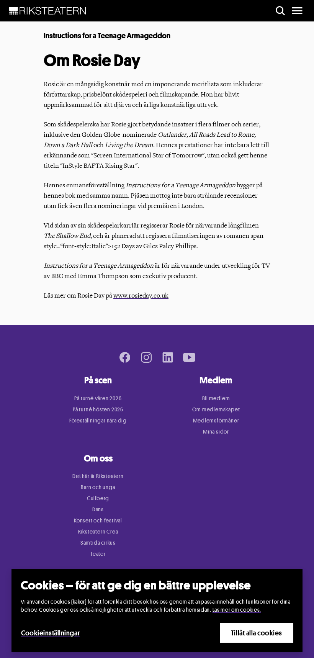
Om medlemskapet (216, 409)
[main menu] (297, 10)
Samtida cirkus (98, 542)
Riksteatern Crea (98, 531)
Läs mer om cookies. (237, 609)
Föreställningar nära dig (98, 420)
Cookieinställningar (50, 632)
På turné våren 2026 (97, 398)
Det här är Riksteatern (98, 476)
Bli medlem (216, 398)
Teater (98, 553)
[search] (280, 10)
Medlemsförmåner (216, 420)
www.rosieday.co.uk (140, 295)
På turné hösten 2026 (98, 409)
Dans (98, 509)
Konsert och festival (98, 520)
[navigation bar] (47, 11)
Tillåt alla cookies (256, 632)
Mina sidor (216, 431)
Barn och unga (98, 487)
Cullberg (98, 498)
